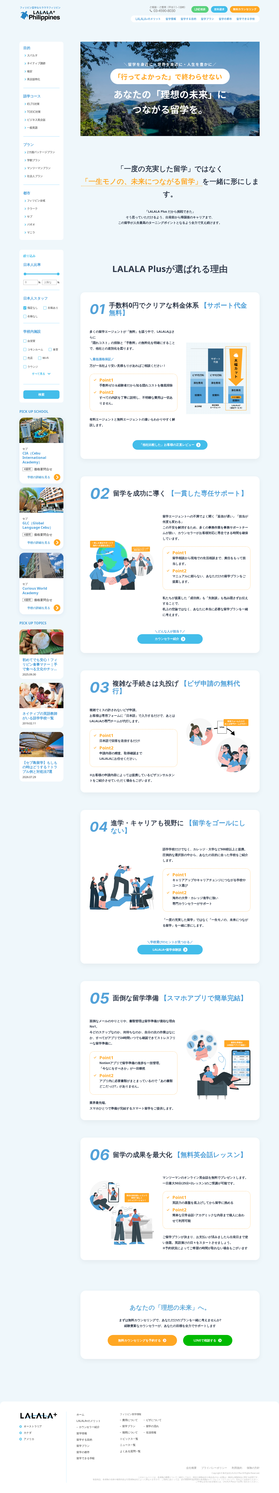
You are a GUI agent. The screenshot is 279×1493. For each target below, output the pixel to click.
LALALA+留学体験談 (167, 949)
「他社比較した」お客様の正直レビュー (167, 445)
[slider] (25, 274)
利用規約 (237, 1468)
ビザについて (154, 1420)
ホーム (80, 1414)
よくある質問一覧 (130, 1451)
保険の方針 (253, 1468)
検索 (41, 394)
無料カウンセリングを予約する (139, 1340)
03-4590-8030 (164, 10)
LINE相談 (200, 9)
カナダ (28, 1432)
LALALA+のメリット (148, 19)
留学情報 (171, 19)
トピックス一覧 (129, 1439)
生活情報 (151, 1432)
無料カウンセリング (245, 9)
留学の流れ (152, 1426)
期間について (130, 1432)
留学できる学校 (245, 19)
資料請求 (219, 9)
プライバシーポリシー (214, 1468)
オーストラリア (33, 1426)
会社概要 (191, 1468)
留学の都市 (225, 19)
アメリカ (29, 1439)
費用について (130, 1420)
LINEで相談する (205, 1340)
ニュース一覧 (127, 1445)
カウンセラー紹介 (167, 639)
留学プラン (207, 19)
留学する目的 (188, 19)
